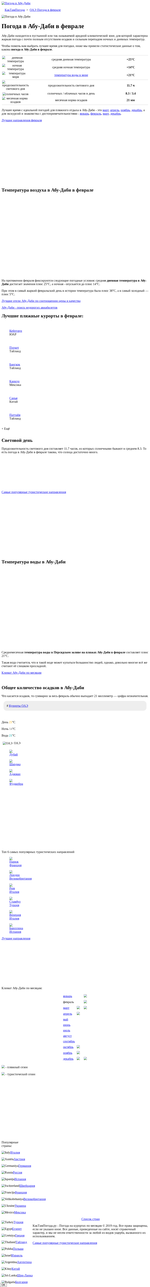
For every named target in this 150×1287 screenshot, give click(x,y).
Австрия (19, 1159)
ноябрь (125, 110)
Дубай (13, 754)
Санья (13, 398)
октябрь (68, 1047)
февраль (95, 113)
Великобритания (20, 878)
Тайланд (21, 1242)
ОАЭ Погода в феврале (45, 10)
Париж (14, 861)
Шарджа (15, 764)
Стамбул (15, 901)
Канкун (14, 381)
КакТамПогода (15, 10)
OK (3, 1284)
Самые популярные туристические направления (34, 492)
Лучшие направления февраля (22, 120)
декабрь (136, 110)
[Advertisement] (75, 152)
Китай (16, 1268)
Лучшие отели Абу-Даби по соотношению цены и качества (41, 301)
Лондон (14, 875)
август (67, 1036)
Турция (14, 905)
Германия (24, 1165)
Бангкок (14, 364)
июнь (66, 1025)
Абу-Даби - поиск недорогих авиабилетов (29, 307)
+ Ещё (6, 428)
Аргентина (24, 1262)
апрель (114, 110)
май (65, 1019)
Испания (15, 931)
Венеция (15, 915)
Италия (14, 891)
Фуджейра (16, 783)
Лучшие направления (16, 938)
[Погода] (16, 3)
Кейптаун (15, 330)
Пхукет (14, 347)
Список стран (90, 1219)
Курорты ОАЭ (18, 705)
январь (84, 113)
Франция (15, 865)
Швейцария (27, 1185)
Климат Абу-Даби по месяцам (21, 672)
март (106, 110)
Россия (17, 1172)
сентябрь (69, 1041)
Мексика (20, 1212)
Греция (19, 1235)
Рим (12, 888)
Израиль (16, 1255)
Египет (17, 1228)
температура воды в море (71, 75)
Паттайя (14, 415)
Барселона (16, 928)
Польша (18, 1248)
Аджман (15, 774)
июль (66, 1030)
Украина (20, 1205)
